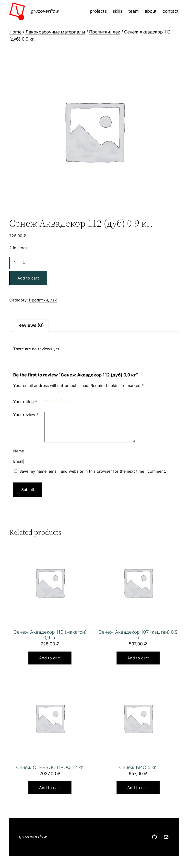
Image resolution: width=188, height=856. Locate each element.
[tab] (31, 326)
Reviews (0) (31, 325)
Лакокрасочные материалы (55, 31)
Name (18, 451)
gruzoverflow (45, 11)
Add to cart (28, 278)
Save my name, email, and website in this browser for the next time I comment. (92, 471)
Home (15, 31)
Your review (25, 414)
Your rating (25, 401)
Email (18, 461)
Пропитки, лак (104, 31)
